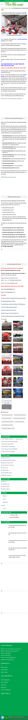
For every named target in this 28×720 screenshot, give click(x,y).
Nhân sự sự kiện (4, 672)
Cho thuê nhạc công (5, 484)
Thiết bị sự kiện (4, 667)
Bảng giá (4, 496)
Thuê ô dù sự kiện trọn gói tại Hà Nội (9, 307)
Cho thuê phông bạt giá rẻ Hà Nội (8, 301)
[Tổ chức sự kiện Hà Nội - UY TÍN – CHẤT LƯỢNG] (14, 4)
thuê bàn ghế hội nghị (19, 421)
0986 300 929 (8, 653)
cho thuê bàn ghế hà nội (6, 418)
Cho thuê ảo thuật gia (5, 489)
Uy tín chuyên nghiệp (5, 679)
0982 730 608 (8, 655)
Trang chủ (3, 8)
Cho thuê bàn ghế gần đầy (7, 415)
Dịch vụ (4, 499)
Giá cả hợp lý (3, 684)
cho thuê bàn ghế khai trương (19, 418)
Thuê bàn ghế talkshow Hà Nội (8, 428)
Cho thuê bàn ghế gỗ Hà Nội (20, 415)
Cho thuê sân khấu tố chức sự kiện (8, 310)
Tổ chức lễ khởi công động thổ (7, 444)
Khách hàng (8, 8)
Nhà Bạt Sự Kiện (4, 467)
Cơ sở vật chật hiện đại (5, 689)
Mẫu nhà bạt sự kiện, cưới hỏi (7, 462)
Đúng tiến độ (3, 687)
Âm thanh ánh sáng (5, 470)
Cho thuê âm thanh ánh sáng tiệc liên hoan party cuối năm (13, 298)
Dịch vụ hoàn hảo (4, 682)
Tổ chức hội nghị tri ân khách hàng (8, 446)
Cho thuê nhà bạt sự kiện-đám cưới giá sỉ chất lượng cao (13, 304)
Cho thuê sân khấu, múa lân (6, 472)
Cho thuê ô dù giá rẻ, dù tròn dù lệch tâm (9, 313)
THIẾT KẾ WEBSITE (15, 717)
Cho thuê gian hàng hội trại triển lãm (8, 460)
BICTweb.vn (22, 717)
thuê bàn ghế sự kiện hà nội (7, 425)
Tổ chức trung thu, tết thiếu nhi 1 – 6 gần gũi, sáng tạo (12, 439)
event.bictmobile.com (10, 659)
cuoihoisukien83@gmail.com (10, 657)
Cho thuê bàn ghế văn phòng (7, 421)
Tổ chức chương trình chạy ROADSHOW (9, 449)
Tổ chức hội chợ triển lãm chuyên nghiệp (9, 441)
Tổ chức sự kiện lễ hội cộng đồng (8, 451)
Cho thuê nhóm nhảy (5, 486)
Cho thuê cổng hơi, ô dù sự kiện (7, 465)
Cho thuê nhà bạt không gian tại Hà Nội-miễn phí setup (12, 316)
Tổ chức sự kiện (4, 669)
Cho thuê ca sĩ (4, 481)
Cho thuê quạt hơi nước (5, 457)
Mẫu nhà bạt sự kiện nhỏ (6, 475)
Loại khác (3, 505)
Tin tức (4, 508)
